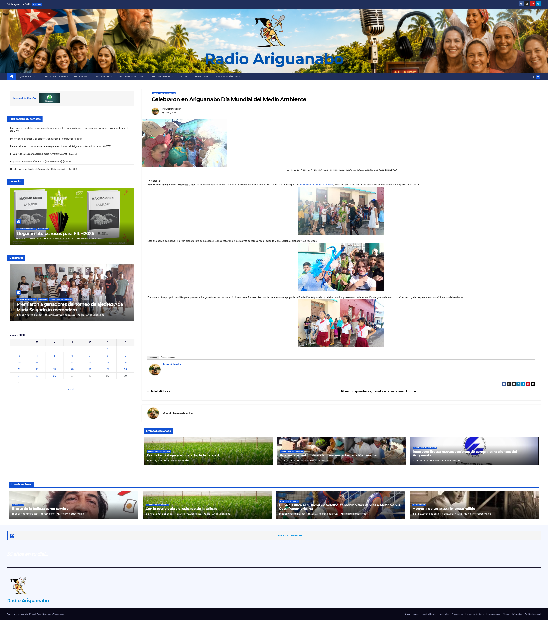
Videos (184, 76)
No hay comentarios (69, 239)
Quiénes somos (29, 76)
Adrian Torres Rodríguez (48, 315)
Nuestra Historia (56, 76)
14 (90, 362)
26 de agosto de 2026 (17, 315)
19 (54, 369)
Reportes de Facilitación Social (27, 161)
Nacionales (81, 76)
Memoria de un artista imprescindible (443, 509)
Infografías (202, 76)
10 (19, 362)
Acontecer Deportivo (12, 299)
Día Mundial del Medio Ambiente (315, 184)
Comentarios (419, 505)
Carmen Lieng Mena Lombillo (315, 460)
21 (90, 369)
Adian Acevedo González (446, 460)
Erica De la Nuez (453, 514)
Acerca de (153, 358)
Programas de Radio (132, 76)
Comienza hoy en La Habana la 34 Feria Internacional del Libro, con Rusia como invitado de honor (59, 233)
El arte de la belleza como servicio (40, 509)
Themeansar (59, 614)
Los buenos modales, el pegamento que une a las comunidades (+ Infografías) (54, 128)
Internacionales (162, 76)
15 (108, 362)
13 (72, 362)
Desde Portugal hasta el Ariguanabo (30, 169)
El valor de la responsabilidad (26, 153)
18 (37, 369)
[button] (533, 76)
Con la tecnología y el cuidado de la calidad (183, 455)
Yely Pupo (49, 514)
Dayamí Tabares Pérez (179, 460)
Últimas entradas (168, 358)
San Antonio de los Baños (164, 93)
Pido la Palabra (160, 391)
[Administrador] (155, 369)
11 (37, 362)
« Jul (70, 389)
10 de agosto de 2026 (19, 239)
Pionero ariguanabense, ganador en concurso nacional (376, 391)
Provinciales (103, 76)
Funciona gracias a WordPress (21, 614)
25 (37, 375)
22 (107, 369)
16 (125, 362)
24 (19, 375)
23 (125, 369)
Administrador (44, 239)
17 (19, 369)
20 (72, 369)
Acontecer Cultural (14, 223)
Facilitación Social (229, 76)
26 (54, 375)
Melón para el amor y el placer (27, 138)
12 (54, 362)
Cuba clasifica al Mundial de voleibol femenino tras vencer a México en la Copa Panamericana (56, 306)
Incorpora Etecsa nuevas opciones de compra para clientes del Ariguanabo (465, 453)
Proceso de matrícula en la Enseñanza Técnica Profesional (328, 455)
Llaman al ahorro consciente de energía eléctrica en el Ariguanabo (47, 146)
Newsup (46, 614)
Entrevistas (18, 505)
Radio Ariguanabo (274, 58)
